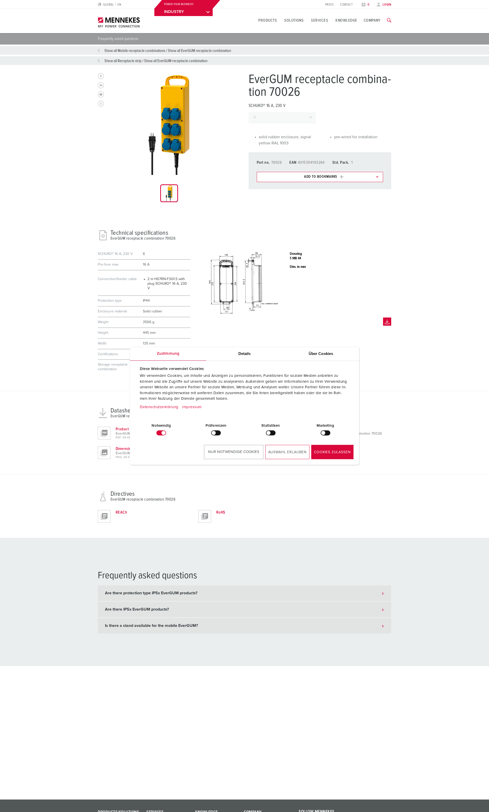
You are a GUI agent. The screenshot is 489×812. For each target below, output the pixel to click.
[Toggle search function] (389, 20)
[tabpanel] (169, 124)
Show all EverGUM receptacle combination (199, 51)
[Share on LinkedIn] (101, 85)
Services (319, 20)
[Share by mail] (101, 94)
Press (329, 4)
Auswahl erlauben (287, 452)
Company (372, 20)
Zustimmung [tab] (168, 353)
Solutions (294, 20)
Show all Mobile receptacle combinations (134, 51)
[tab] (169, 193)
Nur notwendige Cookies (233, 452)
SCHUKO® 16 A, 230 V (267, 106)
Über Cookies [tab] (321, 353)
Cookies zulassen (332, 452)
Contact (346, 4)
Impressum (192, 407)
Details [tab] (244, 353)
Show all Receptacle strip (123, 61)
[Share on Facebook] (101, 76)
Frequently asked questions (118, 39)
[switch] (216, 432)
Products (267, 20)
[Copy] (101, 104)
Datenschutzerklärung (159, 407)
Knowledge (346, 20)
